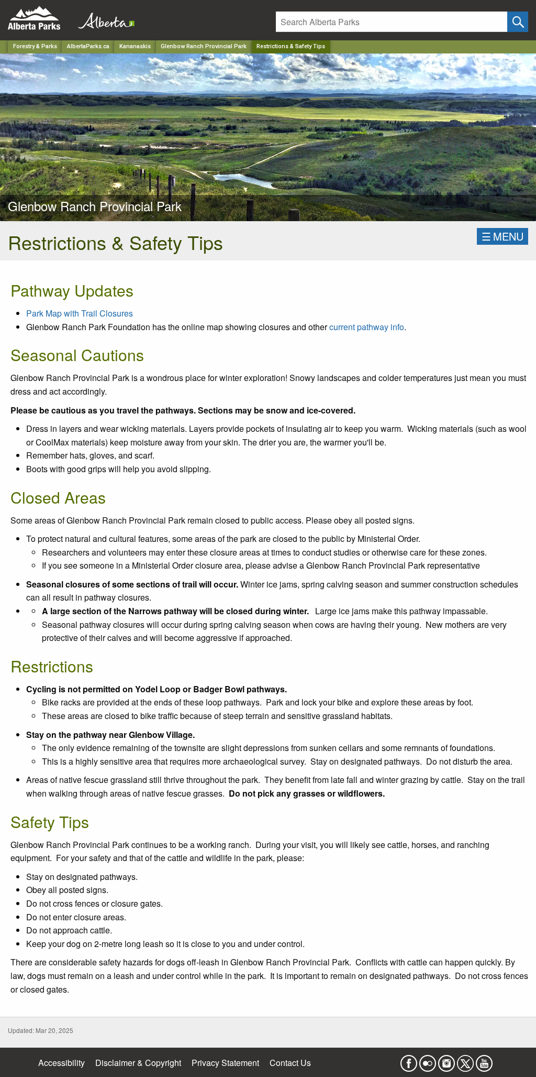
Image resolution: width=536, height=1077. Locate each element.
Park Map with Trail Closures (79, 313)
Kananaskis (135, 46)
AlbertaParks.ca (88, 46)
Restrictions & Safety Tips (290, 46)
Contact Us (290, 1063)
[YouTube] (484, 1060)
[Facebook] (408, 1060)
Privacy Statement (225, 1063)
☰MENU (502, 236)
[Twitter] (465, 1060)
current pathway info (366, 327)
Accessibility (61, 1063)
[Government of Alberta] (103, 18)
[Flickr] (427, 1060)
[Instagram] (446, 1060)
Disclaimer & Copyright (138, 1063)
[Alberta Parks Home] (40, 18)
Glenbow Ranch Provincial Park (204, 46)
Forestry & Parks (35, 46)
